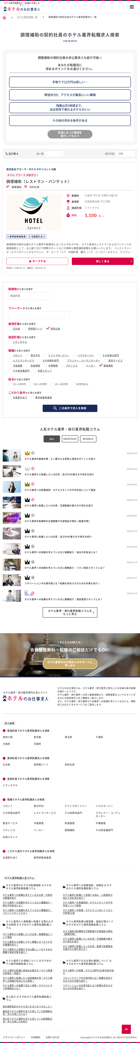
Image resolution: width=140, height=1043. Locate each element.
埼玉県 (68, 737)
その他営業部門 (21, 371)
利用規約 (35, 1037)
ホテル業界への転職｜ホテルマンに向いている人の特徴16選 (87, 911)
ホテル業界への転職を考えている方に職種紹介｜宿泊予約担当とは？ (27, 904)
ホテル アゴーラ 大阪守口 (21, 175)
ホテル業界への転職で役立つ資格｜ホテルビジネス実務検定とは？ (27, 987)
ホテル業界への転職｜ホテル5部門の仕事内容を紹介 (88, 972)
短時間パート (35, 329)
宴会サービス (115, 360)
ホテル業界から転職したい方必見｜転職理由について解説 (27, 935)
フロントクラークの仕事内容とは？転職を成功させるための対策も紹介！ (87, 979)
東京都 (37, 737)
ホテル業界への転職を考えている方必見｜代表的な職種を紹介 (27, 896)
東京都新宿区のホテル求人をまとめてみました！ (27, 1006)
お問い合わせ (53, 1037)
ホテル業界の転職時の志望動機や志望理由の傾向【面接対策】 (87, 932)
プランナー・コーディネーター (83, 360)
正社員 (16, 329)
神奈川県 (8, 737)
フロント (17, 355)
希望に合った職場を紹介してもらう (70, 134)
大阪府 (6, 744)
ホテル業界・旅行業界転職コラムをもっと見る (70, 612)
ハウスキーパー (86, 355)
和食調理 (35, 366)
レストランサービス (23, 360)
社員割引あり (38, 236)
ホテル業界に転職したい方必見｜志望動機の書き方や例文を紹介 (87, 940)
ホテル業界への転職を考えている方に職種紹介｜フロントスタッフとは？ (27, 911)
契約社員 (34, 187)
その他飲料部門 (50, 360)
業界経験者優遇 (17, 236)
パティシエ (72, 366)
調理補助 (16, 187)
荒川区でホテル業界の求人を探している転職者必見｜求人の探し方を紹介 (27, 1020)
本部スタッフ (45, 371)
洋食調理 (17, 366)
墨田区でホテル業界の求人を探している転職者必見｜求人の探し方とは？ (27, 1012)
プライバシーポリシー (14, 1037)
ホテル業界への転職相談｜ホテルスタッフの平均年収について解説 (87, 904)
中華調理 (53, 366)
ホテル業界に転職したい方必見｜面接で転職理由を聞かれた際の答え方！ (87, 947)
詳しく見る (103, 261)
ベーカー (90, 366)
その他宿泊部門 (110, 355)
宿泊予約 (35, 355)
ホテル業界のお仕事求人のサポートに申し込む (70, 664)
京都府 (37, 744)
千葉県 (99, 737)
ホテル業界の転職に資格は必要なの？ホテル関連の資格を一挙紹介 (27, 972)
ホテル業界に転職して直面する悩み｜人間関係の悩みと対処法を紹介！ (87, 896)
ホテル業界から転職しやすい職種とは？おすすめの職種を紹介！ (27, 943)
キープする (39, 261)
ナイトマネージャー (59, 355)
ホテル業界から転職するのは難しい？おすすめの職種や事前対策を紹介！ (27, 950)
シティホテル (20, 342)
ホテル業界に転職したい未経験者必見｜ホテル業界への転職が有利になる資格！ (27, 979)
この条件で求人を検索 (72, 408)
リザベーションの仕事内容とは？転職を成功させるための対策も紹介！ (87, 987)
